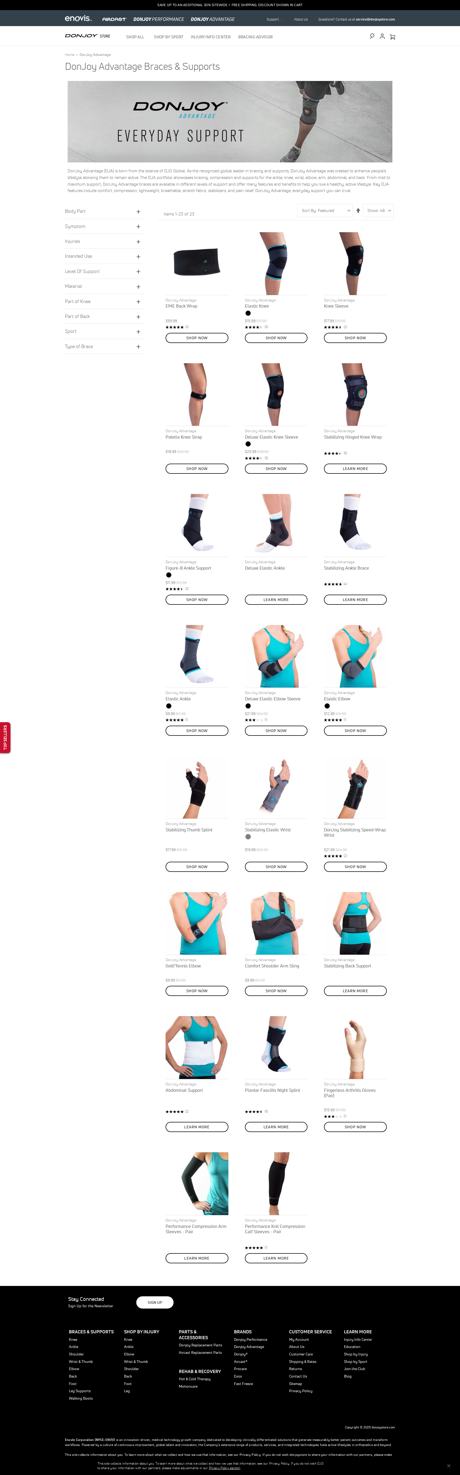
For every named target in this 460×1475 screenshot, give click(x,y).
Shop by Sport (355, 1361)
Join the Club (354, 1368)
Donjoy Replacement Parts (200, 1345)
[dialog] (230, 1465)
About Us (301, 19)
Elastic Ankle (178, 698)
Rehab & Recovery (200, 1371)
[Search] (373, 36)
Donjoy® (241, 1354)
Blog (348, 1376)
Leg (127, 1390)
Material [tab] (73, 286)
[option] (248, 313)
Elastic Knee (257, 306)
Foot (73, 1383)
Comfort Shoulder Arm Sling (272, 966)
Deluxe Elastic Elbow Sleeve (273, 698)
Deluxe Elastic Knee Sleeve (271, 437)
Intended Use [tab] (78, 256)
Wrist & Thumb (81, 1361)
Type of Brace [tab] (79, 346)
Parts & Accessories (193, 1334)
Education (352, 1346)
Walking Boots (81, 1398)
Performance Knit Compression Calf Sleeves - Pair (275, 1228)
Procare (240, 1368)
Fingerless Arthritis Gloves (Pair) (350, 1092)
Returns (295, 1368)
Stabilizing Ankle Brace (346, 568)
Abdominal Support (184, 1090)
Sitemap (295, 1383)
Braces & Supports (91, 1331)
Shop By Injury (141, 1331)
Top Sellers (5, 737)
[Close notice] (448, 1465)
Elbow (74, 1368)
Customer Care (301, 1354)
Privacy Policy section (224, 1468)
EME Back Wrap (181, 306)
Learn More (358, 1331)
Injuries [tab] (72, 241)
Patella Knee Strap (184, 437)
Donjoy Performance (250, 1339)
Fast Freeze (243, 1383)
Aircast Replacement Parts (200, 1352)
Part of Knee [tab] (78, 301)
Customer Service (310, 1331)
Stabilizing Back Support (347, 966)
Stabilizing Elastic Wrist (268, 829)
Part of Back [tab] (77, 316)
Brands (243, 1331)
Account (382, 36)
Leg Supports (80, 1390)
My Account (299, 1339)
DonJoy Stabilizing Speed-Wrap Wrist (355, 832)
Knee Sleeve (336, 306)
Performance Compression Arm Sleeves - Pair (196, 1228)
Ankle (73, 1346)
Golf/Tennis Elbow (183, 966)
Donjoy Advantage (249, 1346)
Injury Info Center (358, 1339)
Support (273, 19)
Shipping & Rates (303, 1361)
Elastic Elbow (337, 698)
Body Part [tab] (75, 211)
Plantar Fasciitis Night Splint (272, 1090)
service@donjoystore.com (375, 19)
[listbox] (276, 313)
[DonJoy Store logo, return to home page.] (87, 36)
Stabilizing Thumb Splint (189, 829)
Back (73, 1376)
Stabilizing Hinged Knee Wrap (353, 437)
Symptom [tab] (75, 226)
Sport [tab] (71, 331)
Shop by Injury (356, 1354)
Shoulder (76, 1354)
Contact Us (298, 1376)
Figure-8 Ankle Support (188, 568)
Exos (238, 1376)
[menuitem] (136, 37)
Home (70, 54)
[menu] (199, 37)
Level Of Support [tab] (82, 271)
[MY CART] (392, 37)
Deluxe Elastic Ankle (265, 568)
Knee (73, 1339)
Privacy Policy (301, 1390)
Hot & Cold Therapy (195, 1378)
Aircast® (240, 1361)
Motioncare (188, 1386)
